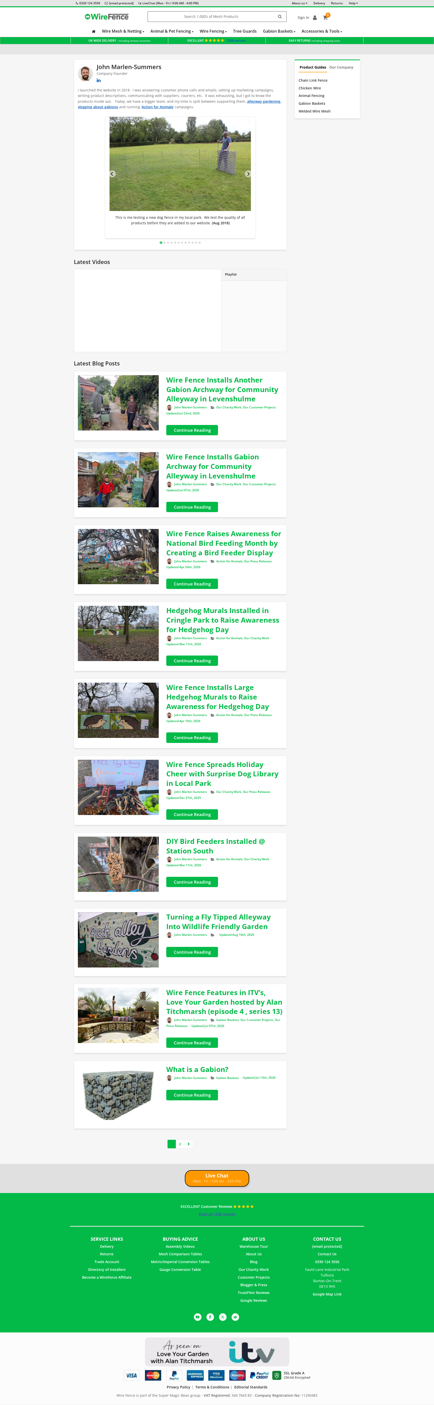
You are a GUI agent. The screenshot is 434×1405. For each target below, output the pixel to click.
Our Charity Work (228, 407)
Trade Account (106, 1261)
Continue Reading (192, 430)
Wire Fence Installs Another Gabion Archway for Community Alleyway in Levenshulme (222, 389)
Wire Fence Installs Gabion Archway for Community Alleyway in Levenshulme (212, 466)
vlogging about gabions (98, 106)
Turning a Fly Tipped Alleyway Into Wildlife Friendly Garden (218, 921)
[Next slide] (248, 173)
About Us (254, 1254)
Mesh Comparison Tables (180, 1254)
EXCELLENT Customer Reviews (207, 1206)
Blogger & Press (253, 1284)
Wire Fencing (212, 31)
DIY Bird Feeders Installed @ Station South (215, 845)
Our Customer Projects (259, 407)
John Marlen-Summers (190, 407)
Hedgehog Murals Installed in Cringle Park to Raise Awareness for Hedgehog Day (222, 620)
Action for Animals (157, 106)
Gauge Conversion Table (180, 1269)
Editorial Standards (250, 1387)
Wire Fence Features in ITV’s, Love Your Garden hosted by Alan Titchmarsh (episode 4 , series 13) (224, 1002)
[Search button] (280, 17)
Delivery (107, 1246)
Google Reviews (253, 1300)
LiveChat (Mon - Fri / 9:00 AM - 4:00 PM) (170, 3)
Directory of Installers (107, 1269)
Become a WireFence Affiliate (107, 1277)
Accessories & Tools (321, 31)
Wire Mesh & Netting (122, 31)
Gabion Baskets (278, 31)
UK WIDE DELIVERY (119, 40)
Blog (253, 1261)
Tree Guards (245, 31)
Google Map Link (327, 1294)
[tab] (160, 242)
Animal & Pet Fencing (171, 31)
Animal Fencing (311, 95)
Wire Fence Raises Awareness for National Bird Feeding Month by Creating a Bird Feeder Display (223, 543)
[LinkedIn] (98, 80)
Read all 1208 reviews (217, 1214)
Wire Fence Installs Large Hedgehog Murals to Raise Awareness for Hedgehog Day (217, 696)
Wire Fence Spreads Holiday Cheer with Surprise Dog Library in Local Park (222, 774)
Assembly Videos (180, 1246)
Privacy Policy (178, 1387)
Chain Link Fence (313, 80)
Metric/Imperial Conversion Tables (180, 1261)
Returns (107, 1254)
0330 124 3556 (89, 3)
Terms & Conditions (212, 1387)
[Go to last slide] (112, 173)
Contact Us (327, 1254)
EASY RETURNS (314, 40)
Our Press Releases (258, 561)
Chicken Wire (310, 88)
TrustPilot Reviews (253, 1292)
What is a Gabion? (197, 1069)
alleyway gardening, (264, 101)
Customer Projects (254, 1277)
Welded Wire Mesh (315, 111)
